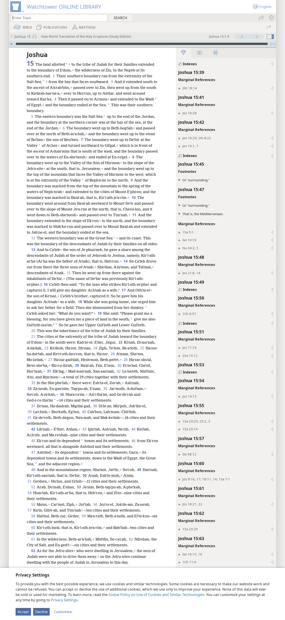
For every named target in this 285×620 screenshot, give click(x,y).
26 (113, 353)
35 (105, 388)
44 (133, 429)
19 (100, 313)
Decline (41, 611)
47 (33, 452)
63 (33, 550)
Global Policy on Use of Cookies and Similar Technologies (156, 594)
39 (30, 411)
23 (46, 348)
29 (77, 365)
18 (80, 301)
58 (33, 516)
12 (33, 238)
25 (142, 348)
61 (33, 539)
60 (33, 527)
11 (134, 214)
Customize (63, 611)
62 (131, 539)
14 (126, 261)
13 (33, 249)
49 (139, 469)
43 (84, 429)
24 (95, 348)
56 (95, 504)
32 (119, 371)
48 (33, 469)
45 (33, 440)
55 (33, 504)
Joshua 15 (22, 36)
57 (30, 510)
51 (30, 481)
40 (84, 411)
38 (95, 406)
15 (69, 272)
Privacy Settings (64, 600)
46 (133, 440)
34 (30, 388)
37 (33, 406)
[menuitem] (271, 17)
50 (85, 475)
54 (30, 492)
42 (33, 429)
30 (119, 365)
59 (84, 516)
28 (126, 359)
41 (30, 417)
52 (33, 487)
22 (120, 342)
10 (134, 197)
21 (33, 336)
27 (50, 359)
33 (33, 382)
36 (62, 394)
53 (79, 487)
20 (33, 330)
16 (46, 284)
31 (49, 371)
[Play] (12, 44)
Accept (23, 611)
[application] (142, 44)
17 (124, 290)
